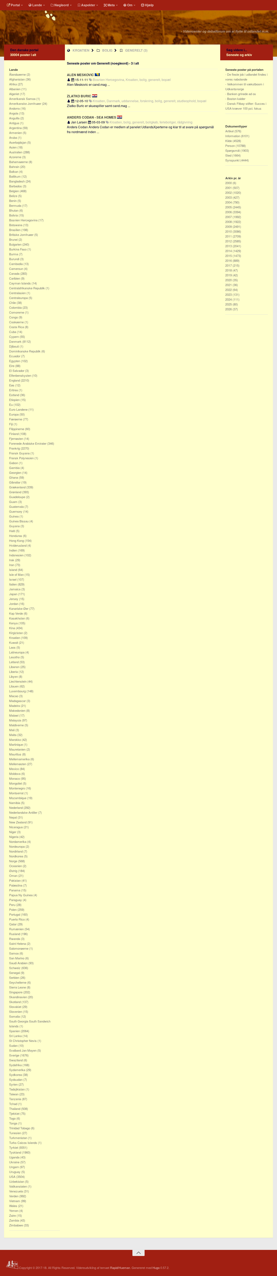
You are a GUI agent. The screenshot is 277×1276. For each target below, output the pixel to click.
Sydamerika (17, 1070)
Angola (14, 113)
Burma (14, 254)
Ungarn (14, 1167)
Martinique (16, 744)
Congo (14, 317)
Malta (13, 735)
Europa (14, 414)
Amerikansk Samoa (22, 99)
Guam (13, 502)
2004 (229, 202)
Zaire (13, 1215)
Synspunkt (232, 160)
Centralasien (18, 293)
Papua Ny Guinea (21, 895)
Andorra (14, 108)
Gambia (14, 468)
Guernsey (16, 511)
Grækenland (17, 487)
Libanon (14, 667)
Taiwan (14, 1094)
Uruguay (15, 1172)
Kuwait (14, 642)
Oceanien (16, 866)
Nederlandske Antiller (23, 812)
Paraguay (16, 900)
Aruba (13, 137)
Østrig (13, 871)
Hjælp (149, 5)
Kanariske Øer (19, 608)
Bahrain (14, 166)
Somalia (15, 1016)
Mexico (14, 769)
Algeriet (14, 94)
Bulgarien (15, 244)
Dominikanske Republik (25, 351)
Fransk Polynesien (21, 458)
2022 (229, 289)
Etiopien (14, 400)
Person (230, 145)
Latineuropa (17, 652)
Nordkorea (16, 856)
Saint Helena (18, 943)
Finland (14, 434)
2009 (229, 226)
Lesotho (14, 657)
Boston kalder (236, 99)
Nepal (13, 817)
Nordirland (16, 851)
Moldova (15, 773)
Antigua (14, 123)
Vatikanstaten (18, 1186)
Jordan (14, 603)
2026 (229, 309)
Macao (14, 696)
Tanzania (15, 1099)
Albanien (15, 89)
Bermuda (15, 205)
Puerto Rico (17, 919)
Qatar (13, 924)
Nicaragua (16, 827)
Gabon (14, 463)
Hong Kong (17, 540)
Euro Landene (18, 409)
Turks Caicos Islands (23, 1142)
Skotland (15, 1002)
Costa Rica (17, 327)
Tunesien (15, 1133)
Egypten (15, 361)
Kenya (13, 623)
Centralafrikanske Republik (27, 288)
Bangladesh (17, 181)
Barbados (16, 186)
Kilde (229, 141)
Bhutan (14, 210)
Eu (11, 404)
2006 (229, 212)
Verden (14, 1196)
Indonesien (16, 555)
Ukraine (14, 1162)
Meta (111, 5)
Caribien (15, 278)
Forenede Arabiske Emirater (28, 443)
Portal (15, 5)
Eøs (12, 385)
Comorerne (17, 312)
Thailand (15, 1108)
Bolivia (14, 215)
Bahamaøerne (19, 162)
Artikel (229, 131)
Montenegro (17, 788)
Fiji (11, 424)
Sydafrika (16, 1065)
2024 (229, 299)
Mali (12, 730)
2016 (229, 260)
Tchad (13, 1104)
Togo (12, 1118)
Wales (13, 1206)
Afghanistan (17, 79)
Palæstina (16, 885)
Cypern (14, 336)
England (15, 380)
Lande (37, 5)
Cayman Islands (20, 283)
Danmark (15, 341)
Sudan (13, 1045)
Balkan (14, 171)
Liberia (14, 671)
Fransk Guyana (19, 453)
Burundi (14, 259)
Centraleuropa (19, 298)
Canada (14, 273)
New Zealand (18, 822)
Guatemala (17, 506)
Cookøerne (17, 322)
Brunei (13, 239)
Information (233, 136)
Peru (12, 905)
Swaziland (16, 1060)
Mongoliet (16, 783)
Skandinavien (18, 997)
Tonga (13, 1123)
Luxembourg (18, 691)
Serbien (14, 977)
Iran (12, 565)
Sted (228, 155)
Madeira (15, 705)
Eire (12, 366)
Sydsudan (16, 1079)
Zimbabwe (16, 1225)
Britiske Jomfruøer (21, 234)
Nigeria (14, 837)
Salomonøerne (19, 948)
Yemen (14, 1210)
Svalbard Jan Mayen (23, 1050)
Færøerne (16, 419)
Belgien (14, 191)
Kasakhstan (17, 618)
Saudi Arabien (18, 963)
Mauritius (15, 754)
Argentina (16, 128)
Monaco (15, 778)
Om (129, 5)
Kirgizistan (16, 633)
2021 (229, 285)
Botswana (16, 225)
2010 (229, 231)
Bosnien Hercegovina (23, 220)
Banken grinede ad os (241, 94)
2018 (229, 270)
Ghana (14, 477)
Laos (12, 647)
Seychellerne (18, 982)
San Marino (17, 958)
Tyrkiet (14, 1147)
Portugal (15, 914)
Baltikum (15, 176)
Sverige (14, 1055)
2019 (229, 275)
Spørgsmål (232, 150)
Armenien (16, 132)
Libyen (14, 676)
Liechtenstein (18, 681)
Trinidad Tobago (20, 1128)
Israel (13, 579)
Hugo (156, 1267)
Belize (13, 196)
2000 (229, 183)
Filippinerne (17, 429)
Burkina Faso (18, 249)
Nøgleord (61, 5)
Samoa (14, 953)
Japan (13, 594)
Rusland (15, 934)
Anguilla (14, 118)
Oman (13, 875)
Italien (13, 584)
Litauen (14, 686)
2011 (229, 236)
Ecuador (15, 356)
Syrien (13, 1084)
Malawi (14, 715)
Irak (12, 560)
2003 (229, 197)
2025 (229, 304)
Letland (14, 662)
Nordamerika (18, 841)
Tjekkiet (14, 1113)
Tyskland (15, 1152)
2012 (229, 241)
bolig (107, 50)
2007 (229, 217)
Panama (15, 890)
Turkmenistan (18, 1138)
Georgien (15, 472)
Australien (16, 152)
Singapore (16, 992)
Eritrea (14, 390)
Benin (13, 200)
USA (12, 1176)
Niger (13, 832)
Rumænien (17, 929)
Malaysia (15, 720)
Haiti (12, 531)
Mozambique (18, 798)
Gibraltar (15, 482)
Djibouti (14, 346)
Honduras (16, 536)
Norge (13, 861)
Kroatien (15, 637)
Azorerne (15, 157)
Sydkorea (16, 1074)
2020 (229, 280)
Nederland (16, 807)
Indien (13, 550)
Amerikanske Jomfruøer (25, 103)
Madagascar (18, 701)
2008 (229, 222)
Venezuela (16, 1191)
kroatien (81, 50)
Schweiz (15, 968)
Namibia (15, 803)
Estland (14, 395)
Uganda (14, 1157)
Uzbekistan (17, 1181)
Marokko (15, 739)
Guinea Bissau (19, 521)
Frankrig (15, 448)
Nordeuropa (17, 846)
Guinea (14, 516)
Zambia (14, 1220)
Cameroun (16, 268)
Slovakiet (15, 1006)
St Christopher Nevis (23, 1040)
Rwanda (15, 939)
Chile (13, 302)
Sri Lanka (16, 1036)
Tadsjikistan (17, 1089)
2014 (229, 251)
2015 (229, 256)
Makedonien (17, 710)
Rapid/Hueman (120, 1267)
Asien (13, 147)
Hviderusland (18, 545)
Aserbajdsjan (18, 142)
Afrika (13, 84)
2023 (229, 294)
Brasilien (15, 230)
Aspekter (88, 5)
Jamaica (15, 589)
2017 (229, 265)
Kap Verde (16, 613)
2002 (229, 192)
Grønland (15, 492)
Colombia (16, 307)
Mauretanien (17, 749)
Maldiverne (17, 725)
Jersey (14, 599)
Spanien (15, 1031)
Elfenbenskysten (20, 375)
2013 (229, 246)
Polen (13, 909)
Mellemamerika (19, 759)
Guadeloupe (17, 497)
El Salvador (17, 370)
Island (13, 569)
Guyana (14, 526)
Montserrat (16, 793)
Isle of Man (17, 574)
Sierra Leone (18, 987)
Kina (12, 628)
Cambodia (16, 264)
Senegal (15, 973)
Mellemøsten (18, 764)
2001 (229, 188)
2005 (229, 207)
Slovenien (16, 1011)
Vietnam (15, 1201)
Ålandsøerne (18, 74)
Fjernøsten (16, 438)
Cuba (13, 332)
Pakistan (15, 880)
